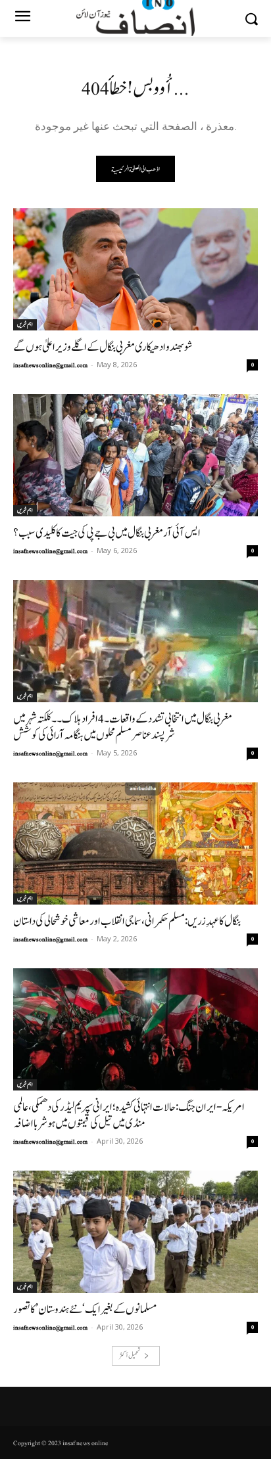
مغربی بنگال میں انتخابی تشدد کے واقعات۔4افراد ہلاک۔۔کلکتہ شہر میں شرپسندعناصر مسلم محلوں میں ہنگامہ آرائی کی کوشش (122, 727)
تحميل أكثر (129, 1355)
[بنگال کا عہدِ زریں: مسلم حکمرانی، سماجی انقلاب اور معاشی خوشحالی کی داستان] (135, 843)
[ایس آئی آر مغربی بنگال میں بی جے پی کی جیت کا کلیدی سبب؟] (135, 455)
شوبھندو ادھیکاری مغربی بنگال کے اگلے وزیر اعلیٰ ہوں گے (103, 347)
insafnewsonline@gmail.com (50, 365)
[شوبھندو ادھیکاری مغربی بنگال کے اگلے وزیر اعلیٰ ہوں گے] (135, 269)
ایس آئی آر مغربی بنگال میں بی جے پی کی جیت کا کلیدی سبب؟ (107, 533)
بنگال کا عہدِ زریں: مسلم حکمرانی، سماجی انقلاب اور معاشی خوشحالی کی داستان (127, 921)
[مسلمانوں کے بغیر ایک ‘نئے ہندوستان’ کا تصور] (135, 1232)
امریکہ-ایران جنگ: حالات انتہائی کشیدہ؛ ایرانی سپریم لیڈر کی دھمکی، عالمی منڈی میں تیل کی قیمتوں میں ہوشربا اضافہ (129, 1115)
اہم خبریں (25, 324)
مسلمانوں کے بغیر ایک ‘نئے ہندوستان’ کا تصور (85, 1309)
